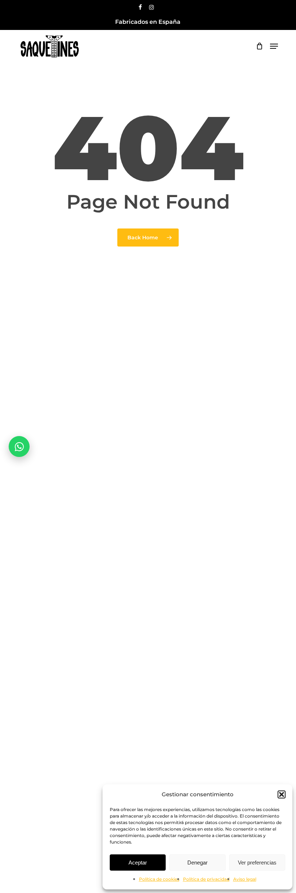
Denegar (197, 862)
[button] (281, 794)
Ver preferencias (257, 862)
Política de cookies (159, 879)
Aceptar (138, 862)
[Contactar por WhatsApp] (19, 446)
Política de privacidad (206, 879)
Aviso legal (244, 879)
